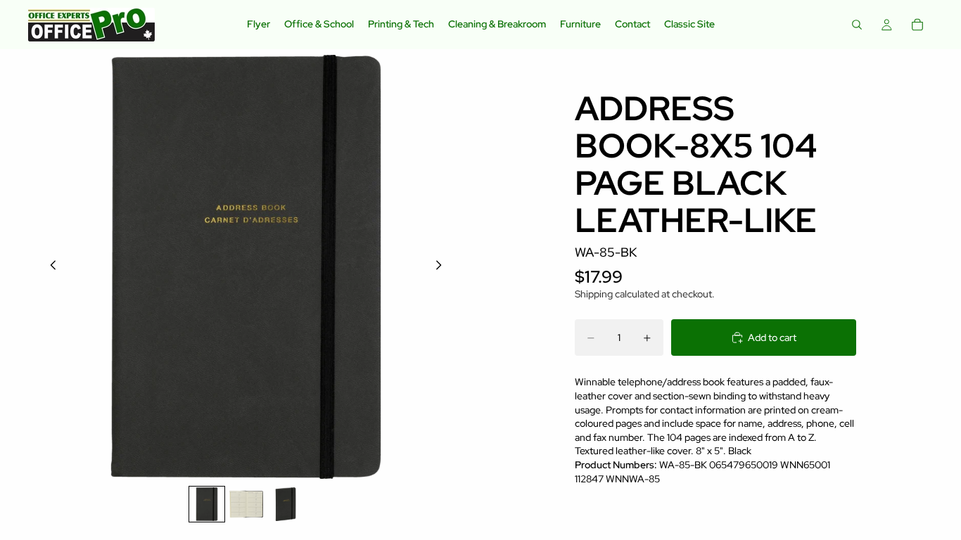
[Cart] (917, 24)
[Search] (856, 24)
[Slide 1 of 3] (207, 504)
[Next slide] (442, 267)
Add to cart (772, 337)
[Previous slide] (49, 267)
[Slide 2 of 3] (246, 504)
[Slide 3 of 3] (286, 504)
